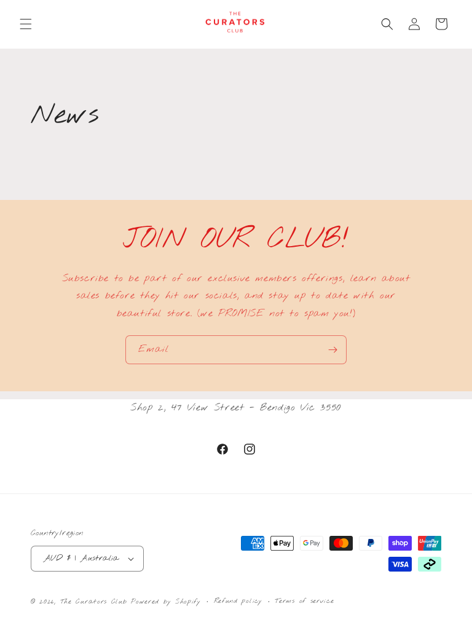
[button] (25, 24)
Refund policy (238, 601)
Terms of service (304, 601)
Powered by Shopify (166, 601)
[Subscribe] (332, 349)
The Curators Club (93, 601)
